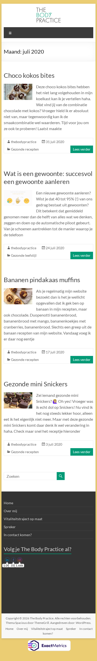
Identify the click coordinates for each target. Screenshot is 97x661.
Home (8, 503)
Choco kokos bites (29, 75)
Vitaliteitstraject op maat (23, 519)
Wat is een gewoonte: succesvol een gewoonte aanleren (48, 177)
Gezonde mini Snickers (35, 384)
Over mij (10, 511)
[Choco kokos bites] (18, 86)
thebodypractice (23, 142)
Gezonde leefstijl (24, 255)
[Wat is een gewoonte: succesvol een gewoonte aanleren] (18, 192)
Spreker (10, 527)
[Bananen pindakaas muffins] (18, 290)
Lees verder (82, 149)
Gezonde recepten (25, 149)
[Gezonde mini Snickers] (18, 394)
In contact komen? (18, 535)
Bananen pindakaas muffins (42, 280)
